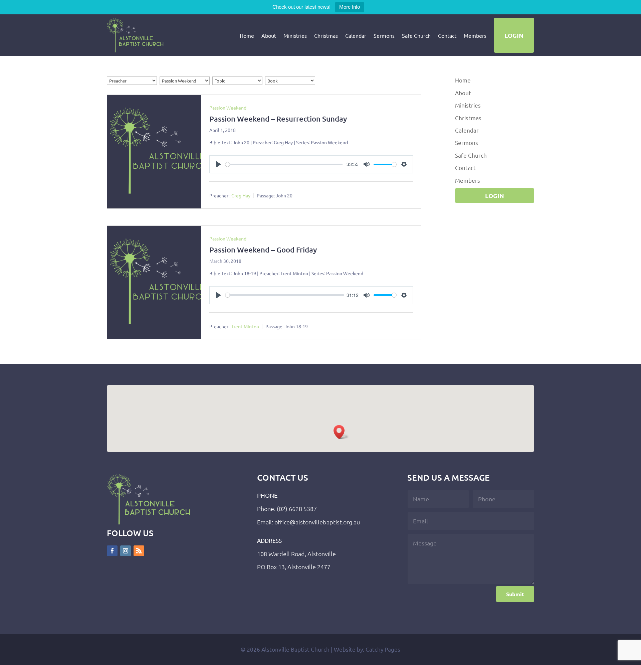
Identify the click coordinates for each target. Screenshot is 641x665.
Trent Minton (245, 326)
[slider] (284, 164)
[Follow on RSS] (139, 550)
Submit (515, 594)
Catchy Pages (383, 649)
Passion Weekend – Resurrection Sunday (278, 118)
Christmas (326, 35)
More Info (349, 7)
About (268, 35)
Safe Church (416, 35)
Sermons (384, 35)
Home (247, 35)
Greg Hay (240, 195)
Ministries (295, 35)
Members (475, 35)
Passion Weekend (227, 108)
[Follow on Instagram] (125, 550)
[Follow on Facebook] (112, 550)
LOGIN (513, 35)
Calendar (355, 35)
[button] (341, 432)
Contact (447, 35)
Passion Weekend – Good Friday (263, 249)
